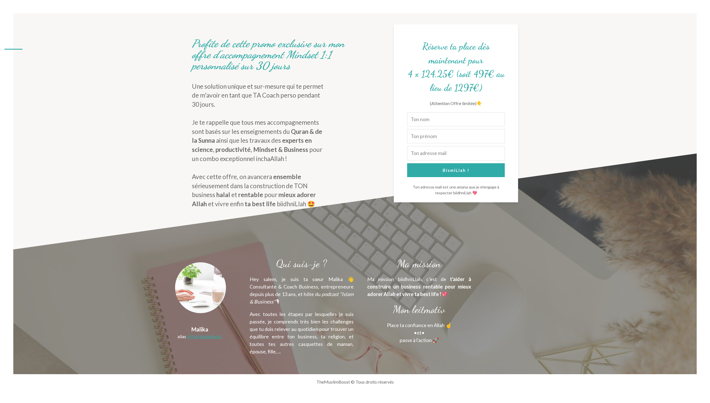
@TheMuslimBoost (204, 336)
